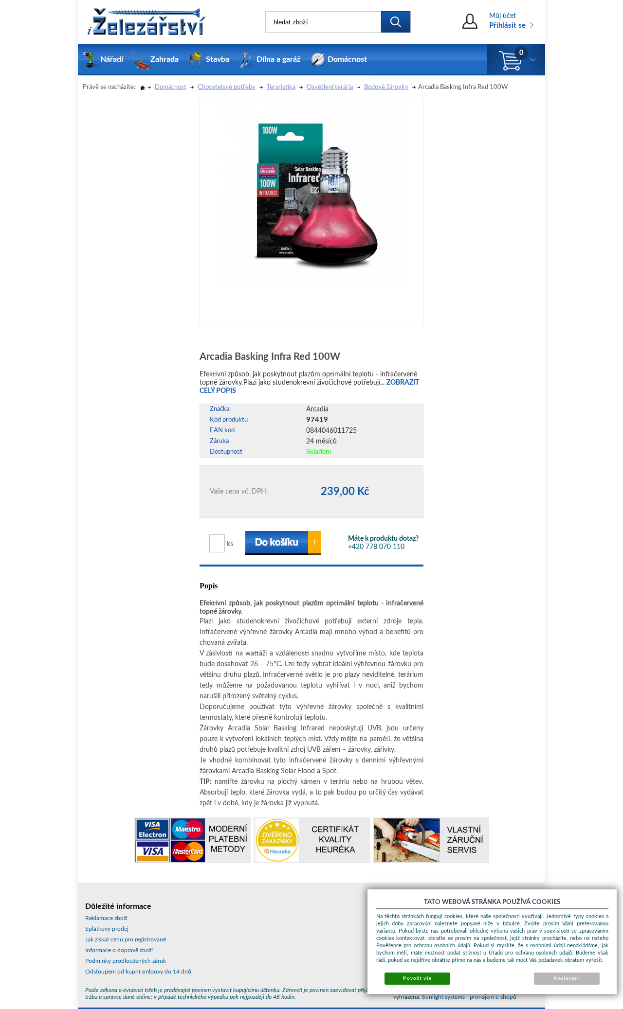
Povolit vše (417, 978)
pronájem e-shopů (493, 997)
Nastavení (567, 978)
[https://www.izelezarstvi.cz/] (146, 21)
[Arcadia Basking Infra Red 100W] (313, 193)
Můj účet (502, 16)
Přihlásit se (507, 25)
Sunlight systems (443, 997)
